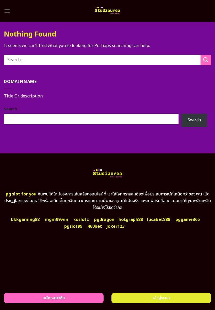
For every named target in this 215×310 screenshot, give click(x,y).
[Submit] (206, 60)
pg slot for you (21, 194)
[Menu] (7, 10)
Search (10, 109)
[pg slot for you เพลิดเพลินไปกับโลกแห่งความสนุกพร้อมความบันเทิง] (107, 11)
